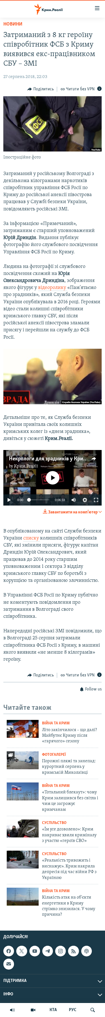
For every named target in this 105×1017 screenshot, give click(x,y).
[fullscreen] (96, 500)
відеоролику (52, 287)
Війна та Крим (56, 723)
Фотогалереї (54, 755)
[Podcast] (86, 951)
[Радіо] (12, 1010)
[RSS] (73, 951)
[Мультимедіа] (33, 1010)
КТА (53, 1010)
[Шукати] (92, 1010)
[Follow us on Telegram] (47, 951)
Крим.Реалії (26, 466)
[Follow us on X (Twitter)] (21, 951)
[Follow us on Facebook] (8, 951)
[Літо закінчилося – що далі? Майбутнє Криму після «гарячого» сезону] (23, 729)
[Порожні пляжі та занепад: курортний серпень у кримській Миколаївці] (23, 760)
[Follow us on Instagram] (60, 951)
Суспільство (54, 823)
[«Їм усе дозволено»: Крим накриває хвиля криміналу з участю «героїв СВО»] (23, 828)
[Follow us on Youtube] (34, 951)
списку (31, 538)
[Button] (40, 89)
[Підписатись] (8, 964)
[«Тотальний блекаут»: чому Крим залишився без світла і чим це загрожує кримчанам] (23, 791)
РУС (72, 1010)
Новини (12, 24)
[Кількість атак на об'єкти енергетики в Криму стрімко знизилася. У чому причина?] (23, 897)
